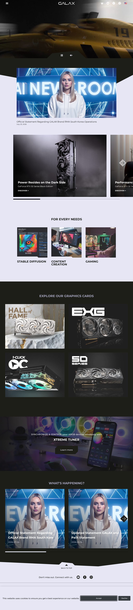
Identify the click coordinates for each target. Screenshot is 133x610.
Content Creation (59, 263)
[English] (125, 3)
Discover (23, 191)
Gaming (92, 261)
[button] (26, 199)
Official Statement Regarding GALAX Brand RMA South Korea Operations (57, 121)
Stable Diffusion (31, 261)
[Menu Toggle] (6, 3)
